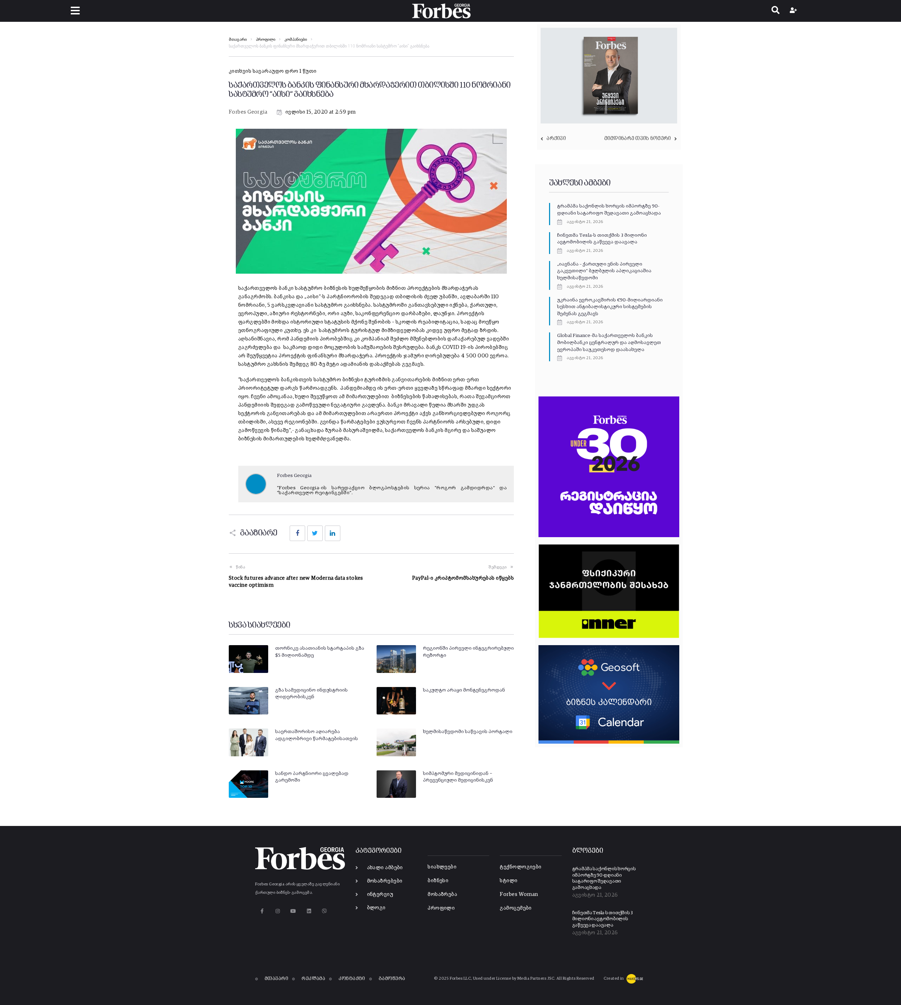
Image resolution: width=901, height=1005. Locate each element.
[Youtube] (293, 911)
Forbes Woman (519, 894)
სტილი (508, 880)
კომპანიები (295, 40)
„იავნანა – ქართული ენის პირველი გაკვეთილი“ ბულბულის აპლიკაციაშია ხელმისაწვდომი (604, 271)
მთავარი (238, 40)
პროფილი (265, 40)
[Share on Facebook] (297, 533)
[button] (75, 11)
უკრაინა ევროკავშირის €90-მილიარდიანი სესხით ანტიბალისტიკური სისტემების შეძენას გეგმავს (610, 307)
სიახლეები (442, 867)
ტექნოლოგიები (520, 867)
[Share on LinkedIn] (332, 533)
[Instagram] (277, 911)
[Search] (775, 11)
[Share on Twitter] (315, 533)
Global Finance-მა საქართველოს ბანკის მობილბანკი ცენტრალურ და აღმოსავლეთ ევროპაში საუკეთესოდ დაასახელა (609, 342)
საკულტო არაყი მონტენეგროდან (464, 690)
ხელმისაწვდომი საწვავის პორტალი (467, 731)
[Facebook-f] (262, 911)
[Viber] (325, 911)
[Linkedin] (309, 911)
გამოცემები (516, 908)
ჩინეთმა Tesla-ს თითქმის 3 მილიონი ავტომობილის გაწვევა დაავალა (602, 919)
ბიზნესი (438, 880)
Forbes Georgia (248, 112)
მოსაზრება (442, 894)
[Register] (794, 11)
